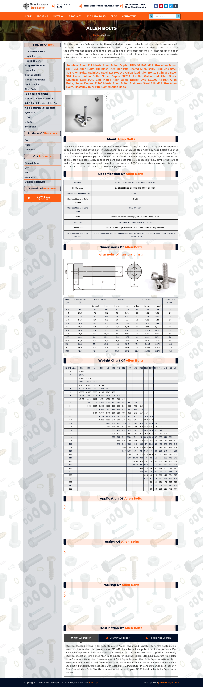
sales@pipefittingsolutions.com (101, 5)
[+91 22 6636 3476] (53, 6)
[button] (42, 198)
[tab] (81, 638)
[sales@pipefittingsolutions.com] (80, 6)
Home (28, 16)
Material (58, 16)
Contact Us (129, 16)
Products (75, 16)
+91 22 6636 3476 (63, 5)
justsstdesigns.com (168, 682)
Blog (114, 16)
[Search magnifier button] (178, 16)
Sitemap (93, 682)
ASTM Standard (96, 16)
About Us (42, 16)
